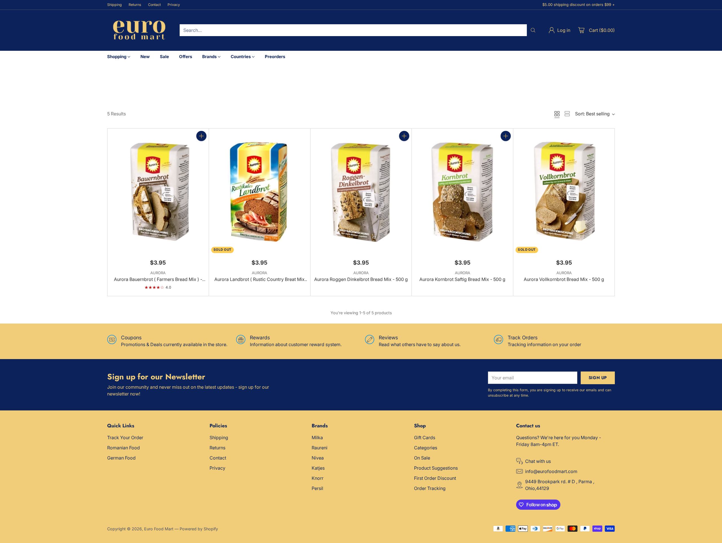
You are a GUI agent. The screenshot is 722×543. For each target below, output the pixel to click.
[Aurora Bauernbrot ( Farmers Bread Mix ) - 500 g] (158, 192)
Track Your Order (125, 437)
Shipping (219, 437)
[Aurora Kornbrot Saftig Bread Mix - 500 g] (462, 192)
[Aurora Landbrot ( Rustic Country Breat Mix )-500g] (259, 192)
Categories (425, 447)
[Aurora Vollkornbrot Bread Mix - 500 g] (564, 192)
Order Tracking (430, 488)
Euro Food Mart (158, 528)
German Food (121, 458)
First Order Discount (435, 478)
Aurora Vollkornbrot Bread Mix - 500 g (564, 279)
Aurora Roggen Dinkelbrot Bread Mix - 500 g (361, 279)
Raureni (319, 447)
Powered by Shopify (199, 528)
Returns (217, 447)
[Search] (533, 30)
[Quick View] (201, 148)
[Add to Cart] (201, 136)
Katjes (318, 468)
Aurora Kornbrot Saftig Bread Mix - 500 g (462, 279)
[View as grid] (557, 113)
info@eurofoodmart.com (551, 471)
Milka (317, 437)
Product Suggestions (436, 468)
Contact (218, 458)
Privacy (217, 468)
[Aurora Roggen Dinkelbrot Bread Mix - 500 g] (361, 192)
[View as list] (567, 113)
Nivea (318, 458)
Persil (317, 488)
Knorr (317, 478)
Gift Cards (424, 437)
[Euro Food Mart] (139, 30)
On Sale (422, 458)
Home (112, 81)
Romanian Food (123, 447)
